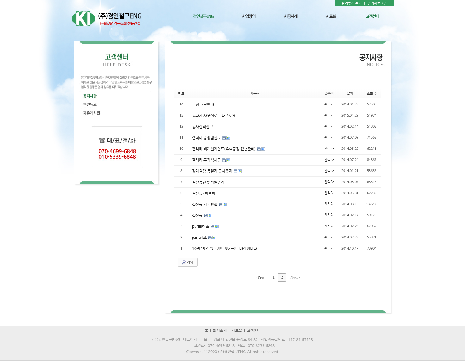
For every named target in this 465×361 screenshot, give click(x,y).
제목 (253, 93)
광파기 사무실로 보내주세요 (214, 115)
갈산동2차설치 (203, 193)
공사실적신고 (202, 126)
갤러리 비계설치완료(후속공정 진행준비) (224, 148)
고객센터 (254, 330)
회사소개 (220, 330)
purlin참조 (201, 226)
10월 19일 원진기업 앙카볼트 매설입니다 (224, 248)
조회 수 (372, 93)
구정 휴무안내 (203, 104)
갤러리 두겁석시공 (207, 159)
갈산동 (197, 215)
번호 (181, 93)
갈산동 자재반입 (205, 204)
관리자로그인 (377, 3)
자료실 (237, 330)
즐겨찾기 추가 (352, 3)
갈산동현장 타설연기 (208, 182)
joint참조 (200, 237)
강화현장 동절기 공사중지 (212, 171)
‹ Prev (260, 277)
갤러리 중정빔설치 (207, 137)
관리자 (329, 104)
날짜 (350, 93)
